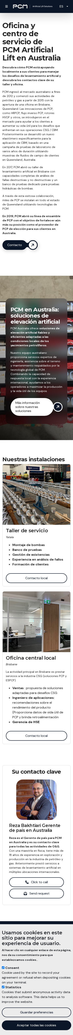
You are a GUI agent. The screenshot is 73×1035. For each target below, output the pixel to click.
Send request (39, 893)
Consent (12, 968)
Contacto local (36, 578)
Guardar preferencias (36, 1012)
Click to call (39, 882)
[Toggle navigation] (6, 6)
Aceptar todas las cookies (36, 1025)
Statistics (13, 987)
